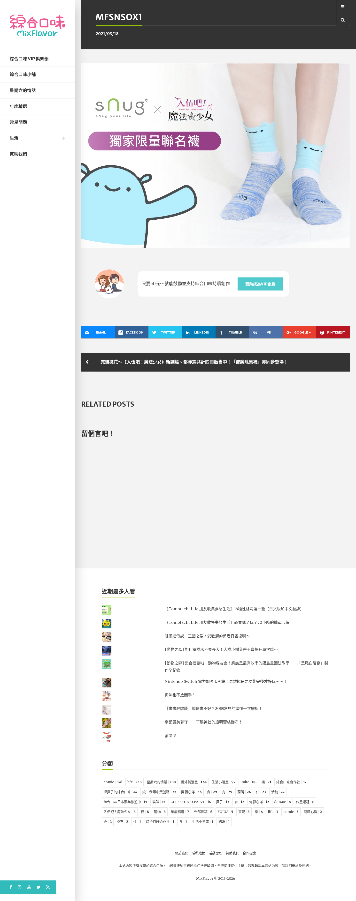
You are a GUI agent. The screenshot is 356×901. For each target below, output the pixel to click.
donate (282, 802)
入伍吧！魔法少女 (120, 812)
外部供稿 (203, 812)
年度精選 (18, 106)
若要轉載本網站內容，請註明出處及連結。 (280, 866)
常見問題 (18, 122)
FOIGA (225, 812)
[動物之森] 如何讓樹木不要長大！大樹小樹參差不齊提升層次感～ (221, 649)
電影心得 (259, 802)
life (134, 782)
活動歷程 (215, 853)
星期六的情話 (23, 90)
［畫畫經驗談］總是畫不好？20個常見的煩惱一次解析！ (214, 708)
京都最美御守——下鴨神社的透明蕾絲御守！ (203, 722)
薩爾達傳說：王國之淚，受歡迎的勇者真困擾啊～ (207, 635)
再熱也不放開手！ (180, 695)
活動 (278, 792)
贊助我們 (18, 153)
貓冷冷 (170, 735)
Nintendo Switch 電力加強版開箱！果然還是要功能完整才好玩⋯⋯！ (226, 681)
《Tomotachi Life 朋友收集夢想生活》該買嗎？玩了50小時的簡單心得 (227, 622)
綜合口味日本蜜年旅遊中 (125, 802)
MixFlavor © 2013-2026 (215, 878)
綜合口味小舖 (23, 74)
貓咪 (158, 802)
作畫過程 (305, 802)
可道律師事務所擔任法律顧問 (192, 866)
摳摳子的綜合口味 (120, 792)
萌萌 (244, 792)
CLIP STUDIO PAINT (190, 802)
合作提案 (249, 853)
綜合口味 (156, 866)
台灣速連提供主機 (230, 866)
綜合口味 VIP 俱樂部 (29, 58)
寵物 (160, 812)
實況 (244, 812)
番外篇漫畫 (194, 782)
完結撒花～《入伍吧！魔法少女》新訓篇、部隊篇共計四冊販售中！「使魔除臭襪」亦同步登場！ (194, 362)
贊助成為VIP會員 (260, 284)
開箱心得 (191, 792)
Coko (248, 782)
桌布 (122, 821)
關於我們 (181, 853)
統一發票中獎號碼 (159, 792)
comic (113, 782)
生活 (14, 138)
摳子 (222, 802)
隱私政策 (198, 853)
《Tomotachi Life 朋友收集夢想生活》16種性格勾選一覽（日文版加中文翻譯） (234, 608)
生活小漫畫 (223, 782)
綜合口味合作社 (291, 782)
